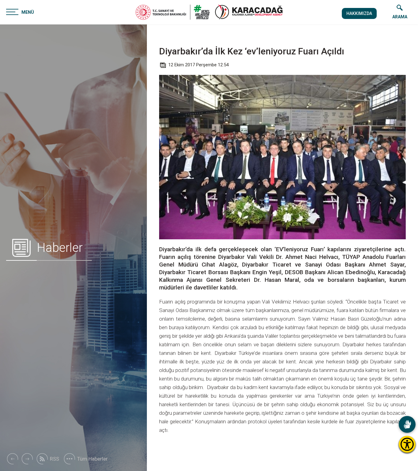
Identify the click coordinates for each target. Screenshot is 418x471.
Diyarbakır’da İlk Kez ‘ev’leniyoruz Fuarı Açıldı (251, 51)
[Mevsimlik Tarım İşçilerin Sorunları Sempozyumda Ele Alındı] (12, 459)
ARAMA (399, 16)
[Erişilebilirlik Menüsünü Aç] (407, 444)
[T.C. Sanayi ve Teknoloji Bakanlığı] (173, 12)
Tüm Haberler (92, 459)
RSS (54, 459)
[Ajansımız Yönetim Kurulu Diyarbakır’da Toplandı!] (27, 459)
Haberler (60, 248)
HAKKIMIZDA (359, 13)
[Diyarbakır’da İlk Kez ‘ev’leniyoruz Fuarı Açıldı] (249, 12)
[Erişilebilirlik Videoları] (407, 424)
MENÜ (27, 12)
